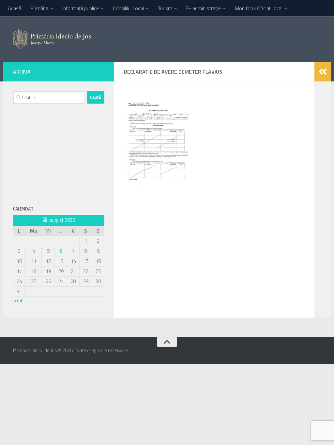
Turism (165, 8)
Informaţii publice (80, 8)
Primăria (39, 8)
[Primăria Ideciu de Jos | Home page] (52, 39)
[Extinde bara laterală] (322, 71)
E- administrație (203, 8)
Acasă (14, 8)
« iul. (18, 300)
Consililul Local (128, 8)
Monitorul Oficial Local (258, 8)
